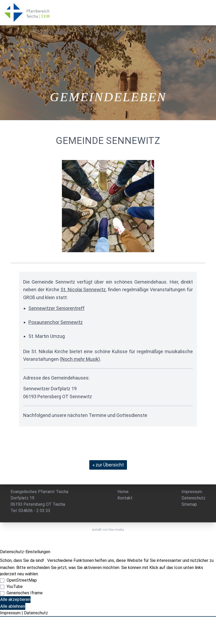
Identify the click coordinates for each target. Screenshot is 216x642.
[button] (108, 12)
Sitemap (189, 504)
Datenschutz (193, 497)
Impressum (191, 491)
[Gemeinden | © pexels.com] (108, 206)
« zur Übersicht (108, 465)
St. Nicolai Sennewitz (83, 289)
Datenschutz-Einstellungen (25, 551)
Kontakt (124, 497)
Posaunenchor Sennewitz (55, 322)
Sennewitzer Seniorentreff (56, 308)
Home (123, 491)
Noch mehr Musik (80, 359)
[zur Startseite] (29, 13)
